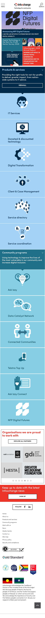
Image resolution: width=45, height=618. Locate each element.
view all (22, 85)
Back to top (37, 605)
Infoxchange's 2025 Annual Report (32, 49)
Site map (5, 537)
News (4, 528)
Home (4, 513)
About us (5, 516)
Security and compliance (10, 542)
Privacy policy (6, 540)
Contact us (5, 534)
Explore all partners (22, 441)
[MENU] (3, 4)
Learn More (22, 385)
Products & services (13, 70)
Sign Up (22, 496)
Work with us (6, 525)
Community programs (14, 253)
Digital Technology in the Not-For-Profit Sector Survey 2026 (11, 42)
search (41, 5)
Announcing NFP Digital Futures (16, 32)
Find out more (22, 359)
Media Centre (7, 531)
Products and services (9, 519)
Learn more (22, 104)
